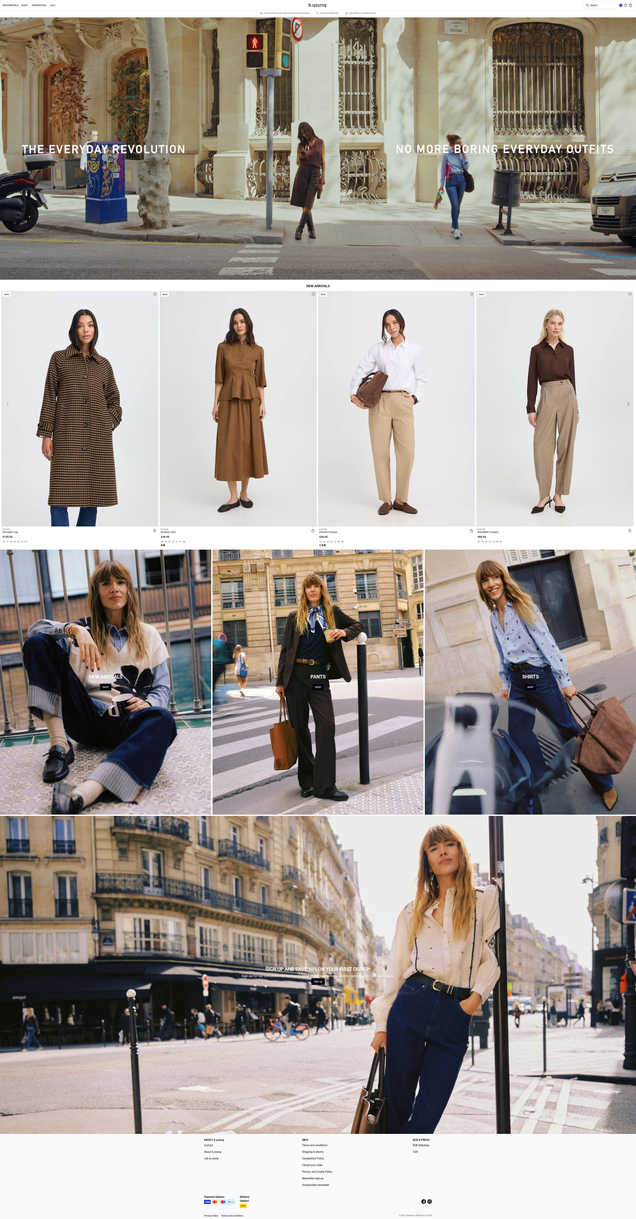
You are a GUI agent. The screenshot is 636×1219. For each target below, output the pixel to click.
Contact (208, 1145)
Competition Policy (313, 1158)
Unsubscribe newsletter (315, 1185)
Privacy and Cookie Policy (317, 1171)
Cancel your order (312, 1165)
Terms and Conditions (232, 1215)
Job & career (211, 1158)
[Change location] (620, 5)
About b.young (212, 1151)
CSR (415, 1151)
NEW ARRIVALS (11, 5)
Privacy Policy (211, 1215)
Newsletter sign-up (313, 1178)
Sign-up (318, 981)
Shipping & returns (313, 1151)
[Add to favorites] (155, 294)
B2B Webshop (421, 1145)
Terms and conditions (314, 1145)
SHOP (106, 687)
